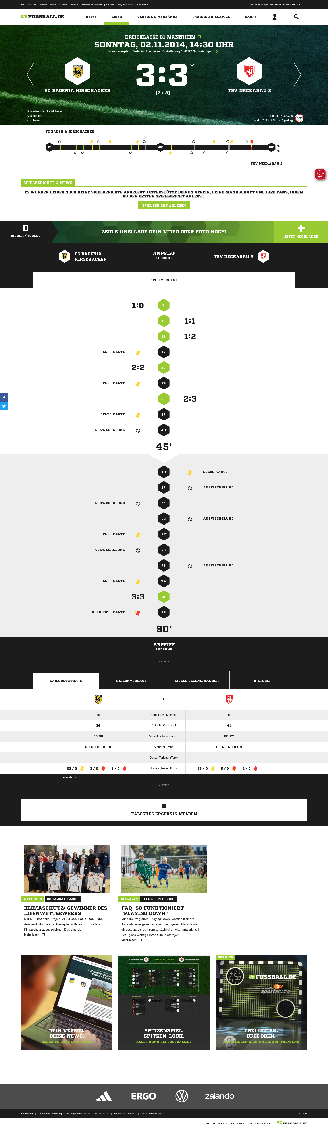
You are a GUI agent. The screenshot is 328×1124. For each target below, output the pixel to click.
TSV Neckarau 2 (249, 90)
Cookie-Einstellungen (152, 1113)
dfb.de (43, 4)
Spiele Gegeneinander (197, 680)
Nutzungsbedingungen (77, 1113)
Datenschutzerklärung (50, 1113)
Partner (110, 4)
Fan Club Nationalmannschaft (86, 4)
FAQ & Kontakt (126, 4)
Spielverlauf (164, 279)
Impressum (27, 1113)
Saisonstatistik (66, 680)
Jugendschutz (101, 1113)
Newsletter (143, 4)
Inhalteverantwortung (125, 1113)
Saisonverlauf (131, 680)
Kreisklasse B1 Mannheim (160, 37)
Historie (262, 680)
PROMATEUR (29, 4)
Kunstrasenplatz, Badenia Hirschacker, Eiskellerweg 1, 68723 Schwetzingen (160, 51)
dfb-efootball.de (58, 4)
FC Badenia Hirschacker (77, 90)
